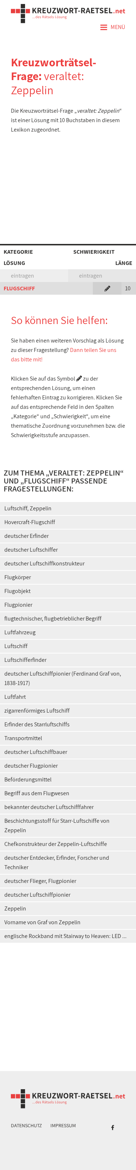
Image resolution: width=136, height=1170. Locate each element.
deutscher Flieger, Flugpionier (40, 881)
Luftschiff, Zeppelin (27, 508)
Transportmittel (23, 738)
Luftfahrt (15, 697)
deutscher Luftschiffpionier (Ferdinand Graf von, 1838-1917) (62, 678)
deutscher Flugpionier (31, 765)
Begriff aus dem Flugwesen (36, 793)
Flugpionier (18, 605)
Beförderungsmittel (27, 779)
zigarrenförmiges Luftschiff (37, 710)
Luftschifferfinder (25, 660)
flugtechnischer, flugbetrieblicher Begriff (53, 618)
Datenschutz (26, 1125)
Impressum (63, 1125)
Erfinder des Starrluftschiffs (37, 724)
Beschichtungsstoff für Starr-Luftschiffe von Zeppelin (57, 825)
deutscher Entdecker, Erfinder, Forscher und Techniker (56, 862)
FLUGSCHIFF (19, 288)
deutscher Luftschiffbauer (35, 752)
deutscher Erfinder (26, 536)
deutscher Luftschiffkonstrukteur (44, 563)
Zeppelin (15, 908)
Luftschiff (16, 646)
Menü (112, 27)
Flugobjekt (17, 591)
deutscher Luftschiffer (31, 549)
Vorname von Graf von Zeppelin (42, 922)
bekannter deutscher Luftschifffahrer (49, 807)
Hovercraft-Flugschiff (29, 522)
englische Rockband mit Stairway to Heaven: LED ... (65, 936)
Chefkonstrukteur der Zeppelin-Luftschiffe (55, 844)
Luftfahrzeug (20, 632)
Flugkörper (17, 577)
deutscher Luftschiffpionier (37, 895)
